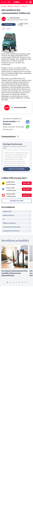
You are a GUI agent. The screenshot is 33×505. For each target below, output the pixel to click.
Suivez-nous (8, 24)
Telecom (24, 6)
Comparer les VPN (16, 201)
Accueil (3, 6)
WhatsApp (7, 124)
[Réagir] (3, 29)
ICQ (18, 96)
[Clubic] (16, 2)
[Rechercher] (5, 2)
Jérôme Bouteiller (14, 18)
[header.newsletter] (9, 2)
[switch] (27, 2)
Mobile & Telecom (14, 6)
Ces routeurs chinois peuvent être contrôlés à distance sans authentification (14, 273)
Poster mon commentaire (16, 169)
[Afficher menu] (2, 2)
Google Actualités (9, 121)
